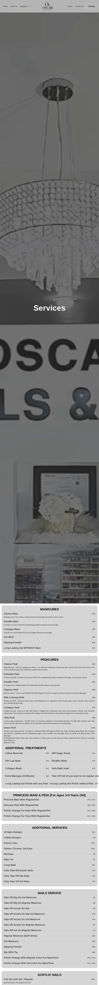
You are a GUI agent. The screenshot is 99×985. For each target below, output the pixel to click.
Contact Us (80, 6)
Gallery (70, 6)
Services (23, 6)
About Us (13, 6)
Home (5, 6)
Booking (92, 6)
